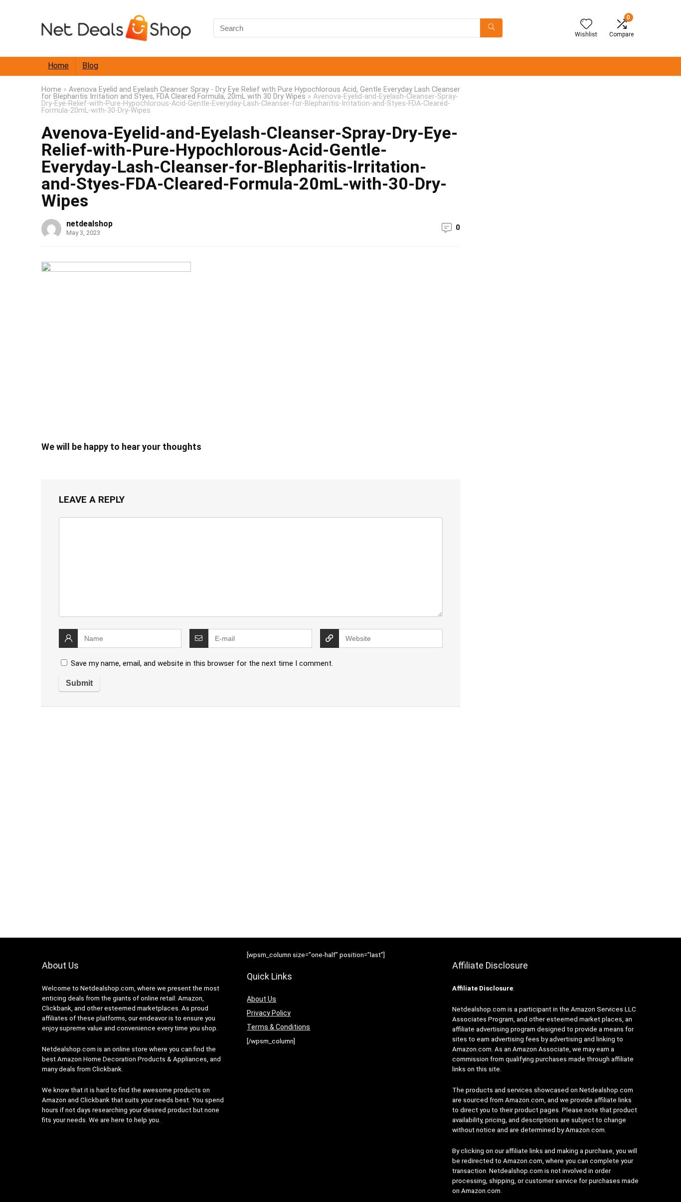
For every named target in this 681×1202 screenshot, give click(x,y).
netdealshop (89, 223)
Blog (90, 65)
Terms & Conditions (278, 1027)
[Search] (491, 27)
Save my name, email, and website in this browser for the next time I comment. (202, 663)
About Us (261, 999)
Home (58, 65)
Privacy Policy (269, 1013)
